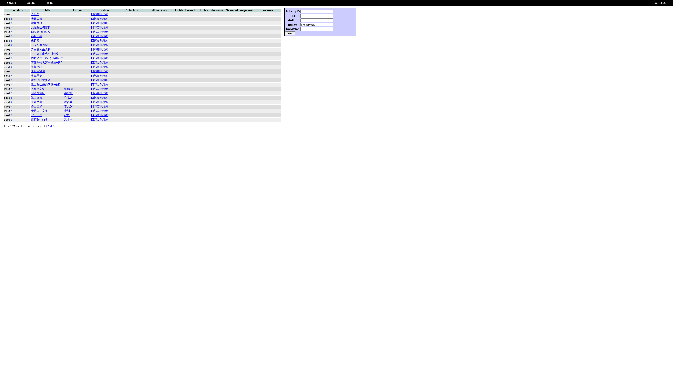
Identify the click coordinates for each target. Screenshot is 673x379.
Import (51, 2)
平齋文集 (36, 102)
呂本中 (68, 119)
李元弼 (68, 106)
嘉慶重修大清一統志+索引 (47, 62)
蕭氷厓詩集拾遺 (41, 80)
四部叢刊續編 (99, 14)
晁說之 (68, 97)
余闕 (67, 110)
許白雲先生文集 (41, 49)
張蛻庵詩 (36, 66)
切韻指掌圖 (38, 93)
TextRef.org (659, 2)
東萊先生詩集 (39, 119)
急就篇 (35, 14)
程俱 (67, 115)
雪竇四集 (36, 18)
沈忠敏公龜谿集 (41, 31)
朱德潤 (68, 88)
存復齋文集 (38, 88)
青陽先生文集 (39, 110)
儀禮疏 (35, 40)
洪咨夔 (68, 102)
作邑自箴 (36, 106)
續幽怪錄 (36, 23)
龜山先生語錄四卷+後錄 (46, 84)
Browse (11, 2)
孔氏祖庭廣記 (39, 45)
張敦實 (68, 93)
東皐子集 (36, 75)
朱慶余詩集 (38, 71)
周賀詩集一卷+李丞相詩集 (47, 58)
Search (31, 2)
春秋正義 (36, 36)
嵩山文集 (36, 97)
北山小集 (36, 115)
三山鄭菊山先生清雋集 (45, 53)
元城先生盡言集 (41, 27)
